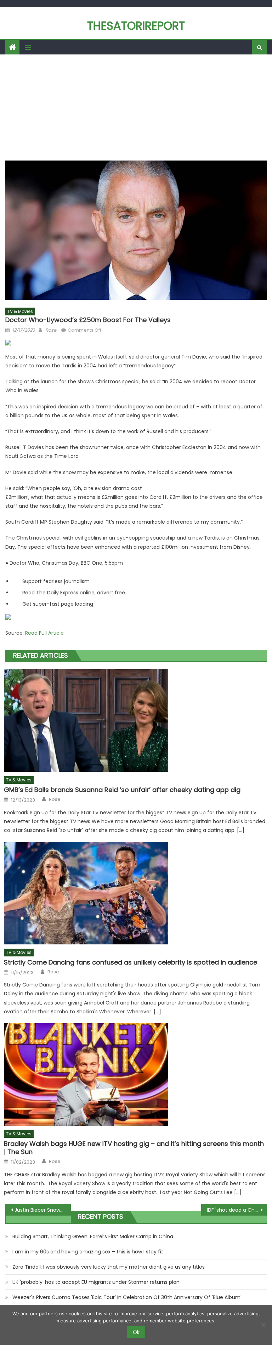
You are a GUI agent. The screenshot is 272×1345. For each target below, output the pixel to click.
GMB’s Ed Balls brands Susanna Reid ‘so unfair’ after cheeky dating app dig (122, 790)
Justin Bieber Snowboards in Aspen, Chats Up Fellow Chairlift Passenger (42, 1209)
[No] (263, 1324)
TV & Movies (20, 311)
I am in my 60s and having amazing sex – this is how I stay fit (87, 1251)
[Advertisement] (136, 107)
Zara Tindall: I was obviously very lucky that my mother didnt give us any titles (108, 1266)
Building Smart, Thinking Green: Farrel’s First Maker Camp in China (92, 1236)
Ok (136, 1332)
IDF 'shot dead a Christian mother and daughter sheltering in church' (236, 1209)
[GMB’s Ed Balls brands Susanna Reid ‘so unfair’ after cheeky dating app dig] (135, 720)
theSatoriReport (136, 26)
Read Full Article (44, 632)
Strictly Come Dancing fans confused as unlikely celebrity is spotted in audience (130, 962)
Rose (50, 330)
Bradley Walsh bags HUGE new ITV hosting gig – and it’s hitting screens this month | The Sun (134, 1148)
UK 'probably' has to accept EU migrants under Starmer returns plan (96, 1282)
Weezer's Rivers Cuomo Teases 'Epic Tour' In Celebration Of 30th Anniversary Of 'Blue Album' (127, 1297)
